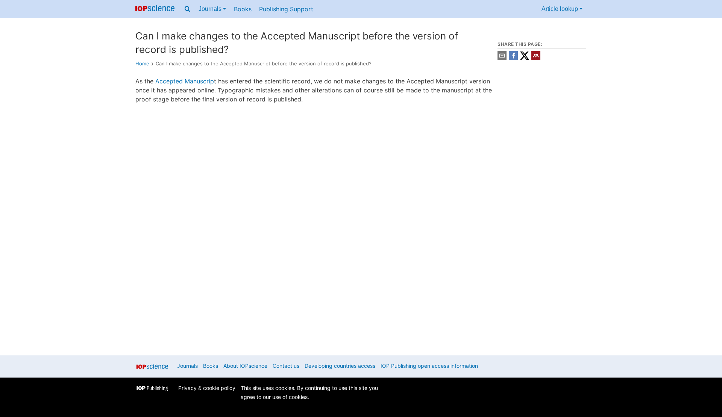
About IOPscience (245, 366)
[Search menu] (187, 9)
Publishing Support (286, 9)
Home (142, 63)
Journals (211, 9)
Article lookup (560, 9)
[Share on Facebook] (513, 58)
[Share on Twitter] (524, 58)
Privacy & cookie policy (206, 388)
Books (243, 9)
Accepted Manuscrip (184, 81)
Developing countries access (340, 366)
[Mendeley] (535, 58)
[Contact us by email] (502, 58)
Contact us (286, 366)
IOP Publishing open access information (429, 366)
